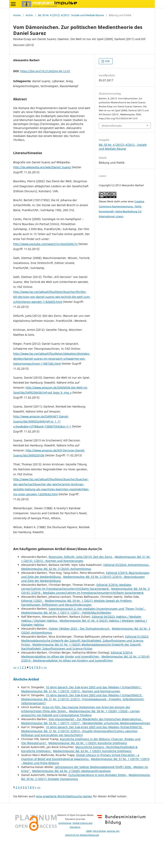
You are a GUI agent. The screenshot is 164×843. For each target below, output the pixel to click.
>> (45, 667)
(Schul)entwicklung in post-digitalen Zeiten (97, 775)
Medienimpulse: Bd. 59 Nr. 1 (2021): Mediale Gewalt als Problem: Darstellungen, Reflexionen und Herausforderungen (76, 603)
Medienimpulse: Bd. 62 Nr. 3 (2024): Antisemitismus (56, 569)
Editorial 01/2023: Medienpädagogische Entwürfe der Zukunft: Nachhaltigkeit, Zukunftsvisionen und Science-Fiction (85, 640)
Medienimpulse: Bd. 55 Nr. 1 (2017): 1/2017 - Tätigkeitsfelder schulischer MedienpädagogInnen (85, 723)
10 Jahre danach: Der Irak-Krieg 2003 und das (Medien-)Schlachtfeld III (94, 727)
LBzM (89, 831)
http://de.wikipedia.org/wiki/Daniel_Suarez (42, 167)
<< (14, 667)
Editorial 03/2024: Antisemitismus (126, 565)
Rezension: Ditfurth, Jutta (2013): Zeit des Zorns (81, 557)
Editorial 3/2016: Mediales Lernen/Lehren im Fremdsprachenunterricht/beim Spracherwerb (76, 587)
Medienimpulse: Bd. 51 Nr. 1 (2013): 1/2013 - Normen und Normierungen (70, 691)
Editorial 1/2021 (32, 601)
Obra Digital (99, 831)
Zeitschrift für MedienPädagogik (82, 835)
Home (17, 15)
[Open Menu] (13, 4)
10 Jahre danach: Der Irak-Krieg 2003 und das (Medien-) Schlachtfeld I (93, 687)
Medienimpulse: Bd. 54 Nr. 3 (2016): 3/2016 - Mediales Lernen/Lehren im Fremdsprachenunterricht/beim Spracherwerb (85, 591)
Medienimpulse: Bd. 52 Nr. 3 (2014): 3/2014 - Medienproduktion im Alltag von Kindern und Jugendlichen (85, 658)
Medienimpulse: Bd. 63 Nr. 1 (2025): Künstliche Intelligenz (87, 743)
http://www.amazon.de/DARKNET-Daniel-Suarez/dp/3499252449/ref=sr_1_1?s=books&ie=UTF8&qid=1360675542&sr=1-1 (42, 421)
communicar (64, 823)
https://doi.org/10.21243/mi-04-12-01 (45, 71)
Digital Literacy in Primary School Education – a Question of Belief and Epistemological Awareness (80, 757)
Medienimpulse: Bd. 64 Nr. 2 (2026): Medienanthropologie (71, 771)
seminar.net (113, 831)
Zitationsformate (112, 125)
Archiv (29, 15)
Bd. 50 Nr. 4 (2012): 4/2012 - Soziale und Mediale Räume (71, 15)
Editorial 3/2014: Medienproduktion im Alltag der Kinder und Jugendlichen (77, 654)
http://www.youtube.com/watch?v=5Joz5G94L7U (45, 244)
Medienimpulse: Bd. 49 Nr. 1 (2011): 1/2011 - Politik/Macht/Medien (66, 613)
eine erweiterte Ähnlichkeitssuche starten (64, 796)
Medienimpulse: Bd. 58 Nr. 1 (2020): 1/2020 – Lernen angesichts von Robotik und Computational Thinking (80, 713)
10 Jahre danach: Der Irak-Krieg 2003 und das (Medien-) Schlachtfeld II (94, 695)
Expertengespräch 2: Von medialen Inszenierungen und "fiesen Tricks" (97, 609)
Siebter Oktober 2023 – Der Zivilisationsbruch (79, 628)
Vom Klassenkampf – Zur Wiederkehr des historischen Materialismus (95, 719)
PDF (107, 61)
